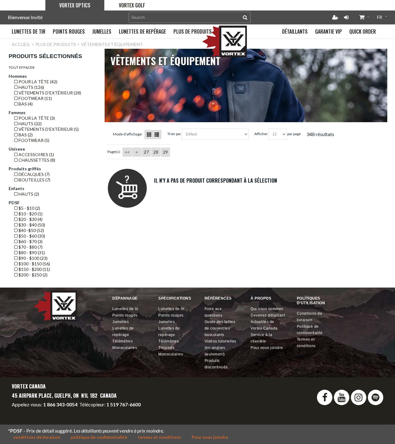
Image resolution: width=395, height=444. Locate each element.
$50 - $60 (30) (31, 236)
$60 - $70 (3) (30, 241)
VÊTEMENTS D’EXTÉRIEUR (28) (49, 92)
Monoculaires (124, 348)
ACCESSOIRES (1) (36, 154)
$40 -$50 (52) (31, 230)
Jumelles (120, 322)
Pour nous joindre (267, 348)
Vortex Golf (132, 5)
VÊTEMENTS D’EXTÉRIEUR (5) (48, 129)
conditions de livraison (36, 437)
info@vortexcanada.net (36, 410)
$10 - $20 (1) (30, 213)
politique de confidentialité (99, 437)
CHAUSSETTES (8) (36, 160)
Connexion (346, 17)
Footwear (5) (33, 140)
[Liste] (156, 134)
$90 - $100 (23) (33, 258)
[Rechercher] (245, 17)
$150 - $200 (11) (34, 269)
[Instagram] (358, 397)
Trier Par (174, 133)
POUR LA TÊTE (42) (37, 81)
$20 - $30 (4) (30, 219)
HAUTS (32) (30, 123)
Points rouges (125, 315)
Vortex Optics (74, 5)
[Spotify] (375, 397)
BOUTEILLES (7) (34, 179)
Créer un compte (335, 17)
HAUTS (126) (31, 87)
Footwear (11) (35, 98)
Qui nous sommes (267, 309)
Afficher (261, 133)
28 (155, 152)
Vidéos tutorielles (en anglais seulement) (220, 347)
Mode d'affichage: (128, 134)
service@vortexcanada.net (93, 410)
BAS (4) (25, 103)
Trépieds (166, 348)
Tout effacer (22, 67)
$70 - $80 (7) (30, 247)
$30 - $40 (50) (31, 224)
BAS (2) (25, 134)
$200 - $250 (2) (33, 274)
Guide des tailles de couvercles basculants (220, 328)
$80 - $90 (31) (31, 252)
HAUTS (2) (28, 194)
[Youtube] (341, 397)
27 (146, 152)
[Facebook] (324, 397)
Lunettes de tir (125, 309)
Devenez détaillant (268, 315)
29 (165, 152)
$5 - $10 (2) (29, 208)
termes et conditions (159, 437)
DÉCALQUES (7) (34, 174)
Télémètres (122, 341)
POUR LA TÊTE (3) (36, 118)
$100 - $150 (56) (34, 263)
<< (127, 152)
